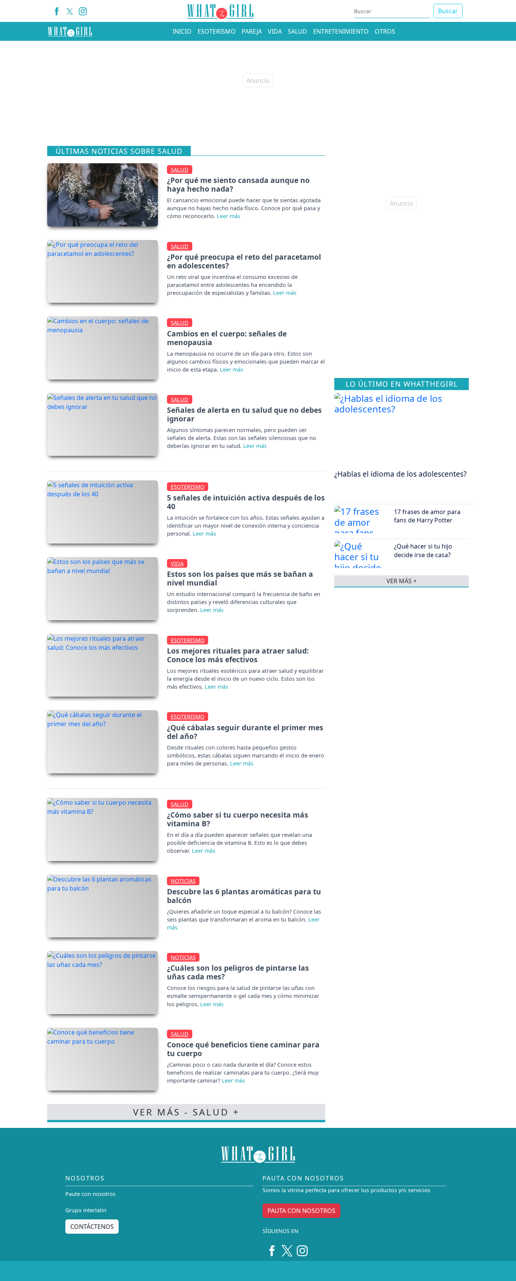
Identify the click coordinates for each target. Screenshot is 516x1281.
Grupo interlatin (86, 1210)
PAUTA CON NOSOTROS (301, 1211)
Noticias (183, 880)
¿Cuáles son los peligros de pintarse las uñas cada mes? (238, 972)
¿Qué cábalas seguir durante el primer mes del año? (245, 731)
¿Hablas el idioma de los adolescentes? (400, 473)
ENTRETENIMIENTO (341, 31)
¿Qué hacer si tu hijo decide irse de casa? (423, 550)
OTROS (385, 31)
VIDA (275, 31)
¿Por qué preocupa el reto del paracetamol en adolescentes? (244, 261)
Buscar (448, 11)
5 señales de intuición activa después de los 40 (246, 502)
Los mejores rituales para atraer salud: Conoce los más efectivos (238, 655)
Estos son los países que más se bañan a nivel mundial (240, 578)
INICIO (182, 31)
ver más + (401, 581)
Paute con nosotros (90, 1193)
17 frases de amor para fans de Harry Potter (427, 515)
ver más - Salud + (186, 1112)
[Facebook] (57, 11)
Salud (179, 169)
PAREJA (252, 31)
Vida (177, 563)
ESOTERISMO (217, 31)
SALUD (297, 31)
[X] (69, 11)
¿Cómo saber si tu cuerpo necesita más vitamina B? (237, 819)
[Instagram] (83, 11)
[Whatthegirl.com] (70, 31)
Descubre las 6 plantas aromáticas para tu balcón (244, 895)
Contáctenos (92, 1226)
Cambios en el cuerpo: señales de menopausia (227, 337)
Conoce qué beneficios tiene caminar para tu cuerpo (243, 1048)
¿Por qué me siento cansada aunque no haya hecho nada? (238, 184)
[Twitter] (287, 1248)
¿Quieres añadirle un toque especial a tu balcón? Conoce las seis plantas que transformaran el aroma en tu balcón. (244, 915)
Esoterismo (187, 486)
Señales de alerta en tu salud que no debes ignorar (244, 414)
